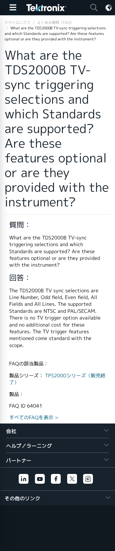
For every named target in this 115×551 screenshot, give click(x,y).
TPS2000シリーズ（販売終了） (57, 379)
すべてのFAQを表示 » (34, 417)
